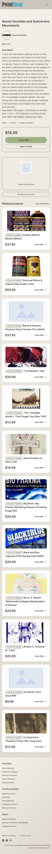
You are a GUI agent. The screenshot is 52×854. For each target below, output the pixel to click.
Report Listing (26, 146)
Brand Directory (8, 779)
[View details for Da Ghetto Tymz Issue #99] (26, 678)
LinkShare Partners (10, 804)
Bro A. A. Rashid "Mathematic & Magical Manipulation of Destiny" (25, 601)
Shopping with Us (9, 826)
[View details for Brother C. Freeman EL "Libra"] (26, 632)
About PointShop (9, 819)
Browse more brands (26, 194)
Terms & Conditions (9, 836)
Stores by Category (10, 772)
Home (4, 123)
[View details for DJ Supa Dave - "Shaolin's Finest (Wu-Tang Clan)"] (26, 723)
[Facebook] (3, 840)
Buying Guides (8, 782)
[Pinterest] (7, 840)
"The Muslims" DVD (34, 371)
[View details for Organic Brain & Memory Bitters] (26, 221)
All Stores (6, 797)
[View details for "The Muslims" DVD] (26, 357)
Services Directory (9, 775)
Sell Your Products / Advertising (15, 822)
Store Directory (8, 768)
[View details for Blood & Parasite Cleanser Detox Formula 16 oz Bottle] (26, 311)
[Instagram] (10, 840)
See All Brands (8, 801)
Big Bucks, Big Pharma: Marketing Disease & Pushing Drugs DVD (26, 507)
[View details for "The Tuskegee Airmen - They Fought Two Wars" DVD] (26, 398)
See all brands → (43, 203)
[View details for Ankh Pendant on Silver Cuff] (26, 444)
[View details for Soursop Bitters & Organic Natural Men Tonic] (26, 266)
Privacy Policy (26, 836)
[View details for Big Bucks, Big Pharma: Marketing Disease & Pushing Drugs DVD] (26, 489)
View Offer (24, 140)
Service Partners (9, 808)
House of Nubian (26, 123)
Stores (13, 123)
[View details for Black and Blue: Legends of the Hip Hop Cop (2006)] (26, 538)
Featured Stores (8, 794)
